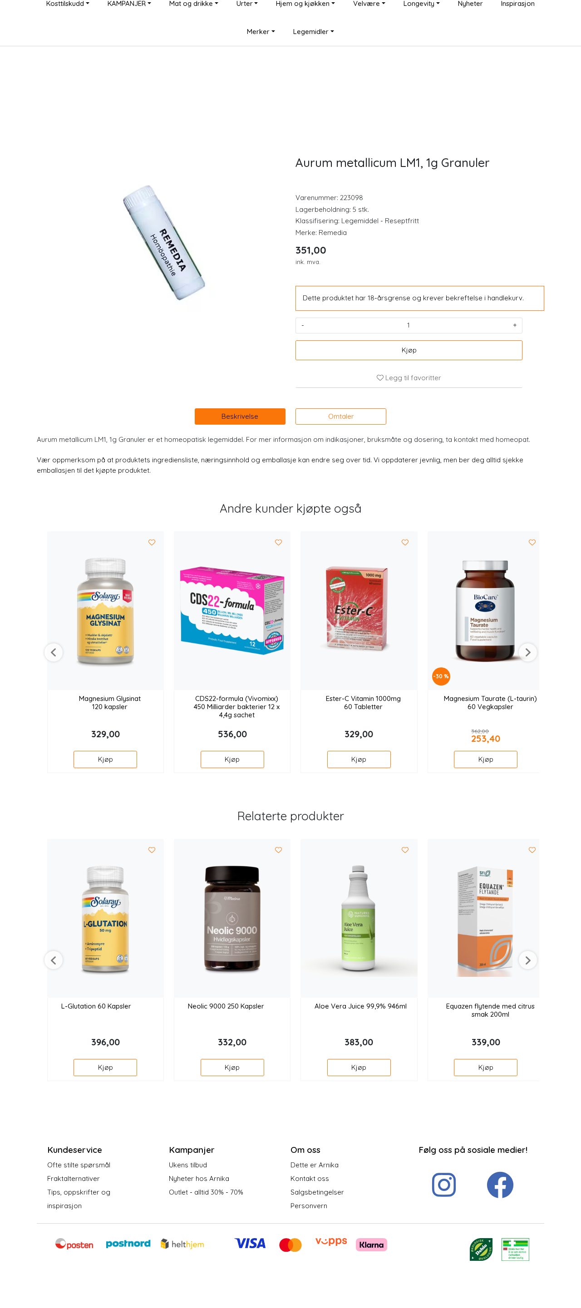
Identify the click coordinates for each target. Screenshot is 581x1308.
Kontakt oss (309, 1178)
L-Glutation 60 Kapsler (96, 1006)
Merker (258, 31)
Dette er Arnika (314, 1165)
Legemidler (311, 31)
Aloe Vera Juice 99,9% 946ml (361, 1006)
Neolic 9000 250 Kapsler (226, 1006)
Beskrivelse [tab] (240, 416)
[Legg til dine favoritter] (152, 542)
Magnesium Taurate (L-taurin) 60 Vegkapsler (490, 703)
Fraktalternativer (73, 1178)
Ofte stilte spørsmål (78, 1165)
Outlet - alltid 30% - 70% (206, 1192)
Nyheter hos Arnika (199, 1178)
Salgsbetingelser (317, 1192)
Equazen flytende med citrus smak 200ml (490, 1010)
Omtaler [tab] (341, 416)
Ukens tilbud (188, 1165)
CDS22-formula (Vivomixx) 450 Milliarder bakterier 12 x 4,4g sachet (237, 707)
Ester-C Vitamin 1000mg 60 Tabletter (363, 703)
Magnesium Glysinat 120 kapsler (110, 703)
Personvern (308, 1205)
